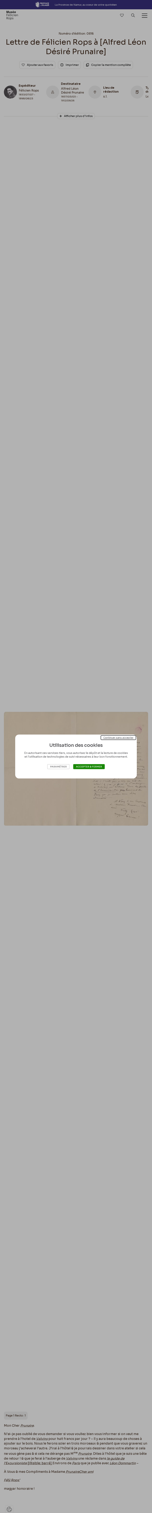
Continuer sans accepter (118, 737)
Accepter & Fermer (89, 766)
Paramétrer (58, 766)
